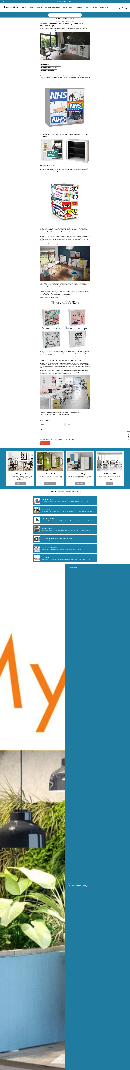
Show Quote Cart (128, 436)
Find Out (110, 483)
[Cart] (126, 8)
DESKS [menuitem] (31, 8)
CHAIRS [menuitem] (24, 8)
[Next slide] (125, 1)
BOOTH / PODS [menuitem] (67, 8)
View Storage (80, 483)
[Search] (119, 8)
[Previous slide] (3, 1)
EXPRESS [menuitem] (94, 8)
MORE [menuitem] (86, 8)
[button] (65, 491)
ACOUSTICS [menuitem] (78, 8)
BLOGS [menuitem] (102, 8)
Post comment (45, 443)
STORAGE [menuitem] (39, 8)
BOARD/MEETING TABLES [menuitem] (52, 8)
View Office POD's (50, 483)
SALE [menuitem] (106, 8)
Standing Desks (20, 483)
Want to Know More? (65, 15)
